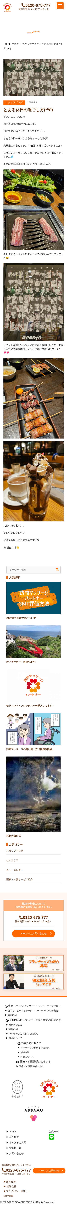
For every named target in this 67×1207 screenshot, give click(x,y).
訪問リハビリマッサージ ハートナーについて (35, 1005)
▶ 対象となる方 (14, 1024)
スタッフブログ (14, 851)
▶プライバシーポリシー (17, 1191)
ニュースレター (14, 870)
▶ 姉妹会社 (10, 1186)
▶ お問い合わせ (17, 1153)
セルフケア (12, 860)
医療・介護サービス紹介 (19, 879)
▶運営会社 (10, 1182)
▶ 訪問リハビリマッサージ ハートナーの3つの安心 (31, 1010)
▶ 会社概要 (15, 1137)
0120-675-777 (38, 5)
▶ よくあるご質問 (18, 1142)
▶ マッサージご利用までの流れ (22, 1033)
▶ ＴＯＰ (13, 1131)
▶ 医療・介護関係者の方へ (30, 1066)
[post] (57, 569)
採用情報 (8, 1196)
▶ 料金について (14, 1038)
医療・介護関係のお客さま (35, 1061)
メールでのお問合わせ (49, 1170)
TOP (6, 44)
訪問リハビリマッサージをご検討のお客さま (35, 1019)
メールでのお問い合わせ (33, 933)
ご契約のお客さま (31, 1043)
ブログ (16, 44)
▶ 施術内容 (11, 1015)
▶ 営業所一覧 (16, 1148)
